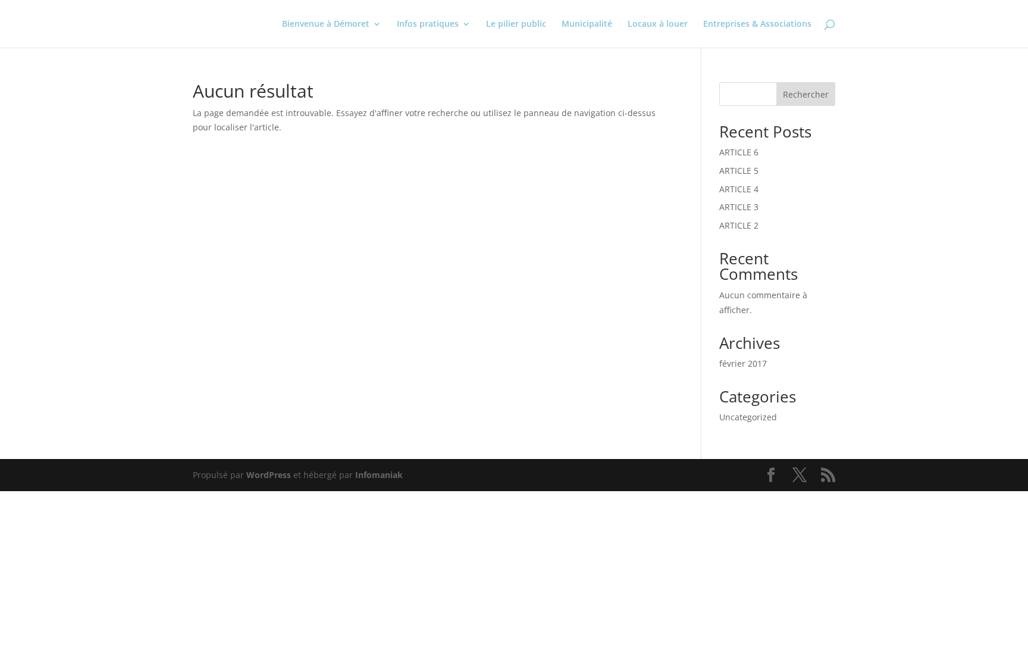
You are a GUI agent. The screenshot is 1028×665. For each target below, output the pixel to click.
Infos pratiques (428, 24)
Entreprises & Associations (757, 24)
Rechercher (806, 94)
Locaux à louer (658, 24)
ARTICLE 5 (739, 170)
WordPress (268, 474)
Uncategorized (748, 417)
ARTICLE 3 (739, 207)
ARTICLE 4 (739, 189)
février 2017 (743, 363)
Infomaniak (379, 474)
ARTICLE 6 (739, 152)
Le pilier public (516, 24)
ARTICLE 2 (739, 225)
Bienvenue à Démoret (325, 24)
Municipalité (587, 24)
